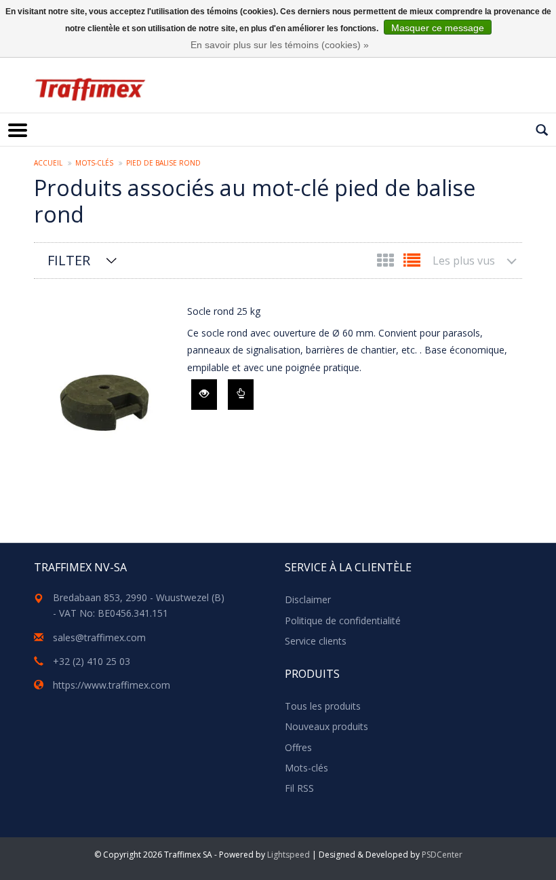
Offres (298, 747)
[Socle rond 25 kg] (107, 399)
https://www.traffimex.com (111, 684)
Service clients (315, 640)
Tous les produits (323, 706)
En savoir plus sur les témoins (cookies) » (280, 44)
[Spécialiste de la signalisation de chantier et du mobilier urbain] (90, 89)
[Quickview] (204, 394)
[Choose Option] (241, 394)
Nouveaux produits (326, 726)
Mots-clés (94, 163)
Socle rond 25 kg (223, 311)
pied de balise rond (163, 163)
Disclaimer (308, 599)
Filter (68, 260)
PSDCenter (442, 854)
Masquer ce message (437, 27)
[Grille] (387, 262)
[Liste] (411, 262)
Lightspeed (288, 854)
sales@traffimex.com (99, 637)
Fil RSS (299, 788)
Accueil (48, 163)
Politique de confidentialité (343, 620)
